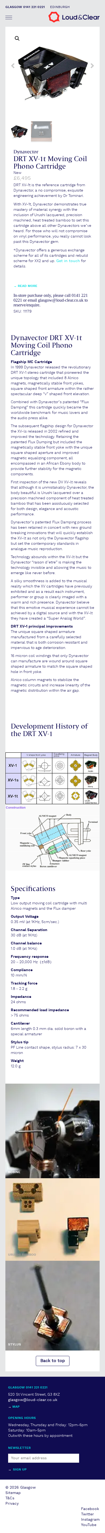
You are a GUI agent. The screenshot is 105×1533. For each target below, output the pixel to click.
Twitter (87, 1514)
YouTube (88, 1525)
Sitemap (13, 1493)
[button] (17, 38)
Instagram (90, 1519)
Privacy (12, 1503)
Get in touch (68, 261)
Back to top (52, 1361)
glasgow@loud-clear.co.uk (32, 1400)
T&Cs (9, 1498)
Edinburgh (60, 7)
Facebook (90, 1509)
